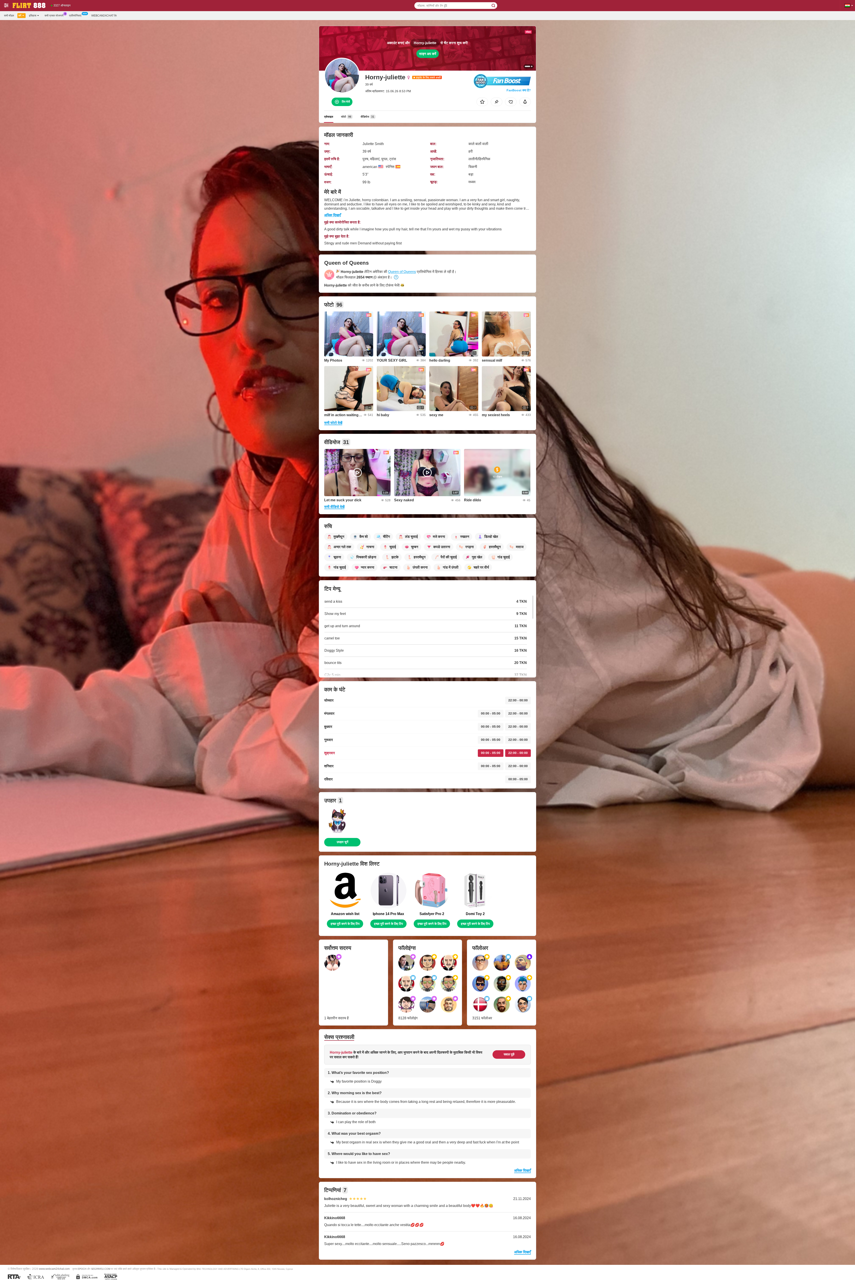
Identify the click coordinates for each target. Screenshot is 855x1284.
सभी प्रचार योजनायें (54, 15)
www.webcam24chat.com (54, 1268)
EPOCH (82, 1269)
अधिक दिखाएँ (332, 215)
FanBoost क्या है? (519, 90)
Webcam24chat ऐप (104, 15)
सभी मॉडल (9, 15)
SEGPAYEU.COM (100, 1269)
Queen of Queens (402, 272)
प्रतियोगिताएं (75, 15)
